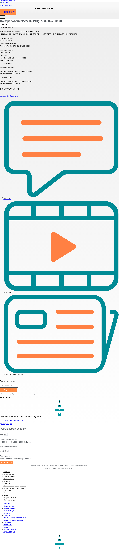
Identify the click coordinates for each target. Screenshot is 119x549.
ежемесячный (8, 459)
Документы (7, 490)
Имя (2, 434)
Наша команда (8, 479)
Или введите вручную (8, 446)
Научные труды (9, 500)
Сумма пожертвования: (9, 439)
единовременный (23, 459)
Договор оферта (6, 424)
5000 (21, 442)
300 (3, 442)
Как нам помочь (9, 476)
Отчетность (7, 493)
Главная (6, 472)
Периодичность (6, 456)
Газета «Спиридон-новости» (13, 488)
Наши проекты (8, 474)
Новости (6, 481)
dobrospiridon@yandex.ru (9, 96)
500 (9, 442)
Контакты (6, 495)
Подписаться (8, 390)
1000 (15, 442)
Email (2, 451)
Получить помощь (10, 497)
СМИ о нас (7, 483)
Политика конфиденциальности (11, 420)
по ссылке (71, 468)
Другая (28, 442)
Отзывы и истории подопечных (14, 486)
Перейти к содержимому (8, 0)
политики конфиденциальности (78, 465)
